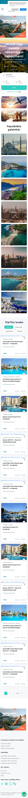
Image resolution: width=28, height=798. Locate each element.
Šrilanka (14, 234)
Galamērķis (9, 75)
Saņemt (23, 9)
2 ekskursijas (14, 146)
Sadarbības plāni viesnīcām (8, 756)
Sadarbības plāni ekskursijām (9, 763)
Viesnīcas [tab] (21, 66)
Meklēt (14, 88)
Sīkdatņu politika (5, 746)
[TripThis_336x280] (13, 26)
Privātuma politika (6, 743)
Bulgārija (14, 280)
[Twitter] (10, 783)
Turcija (14, 143)
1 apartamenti (14, 168)
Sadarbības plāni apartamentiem (10, 758)
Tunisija (14, 302)
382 (17, 693)
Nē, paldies (15, 9)
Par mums (3, 771)
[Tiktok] (14, 783)
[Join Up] (24, 336)
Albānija (14, 257)
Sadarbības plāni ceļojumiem (9, 761)
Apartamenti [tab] (14, 69)
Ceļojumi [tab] (6, 66)
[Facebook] (2, 783)
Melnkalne (14, 189)
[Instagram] (6, 783)
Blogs (2, 775)
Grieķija (14, 166)
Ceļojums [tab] (8, 327)
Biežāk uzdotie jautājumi (7, 748)
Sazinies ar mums (5, 773)
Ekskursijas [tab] (14, 66)
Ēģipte (14, 212)
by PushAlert (12, 11)
